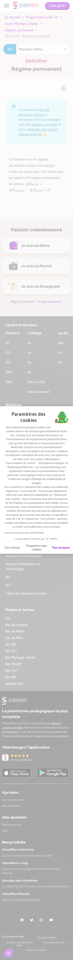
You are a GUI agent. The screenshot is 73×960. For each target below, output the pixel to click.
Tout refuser (12, 547)
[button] (8, 953)
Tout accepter (61, 547)
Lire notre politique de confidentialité (24, 532)
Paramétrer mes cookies (36, 547)
